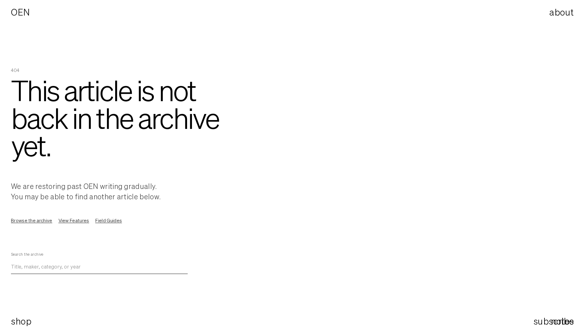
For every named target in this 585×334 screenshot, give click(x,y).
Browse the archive (31, 220)
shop (21, 321)
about (561, 12)
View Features (73, 220)
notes (562, 321)
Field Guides (108, 220)
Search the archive (27, 254)
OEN (20, 12)
